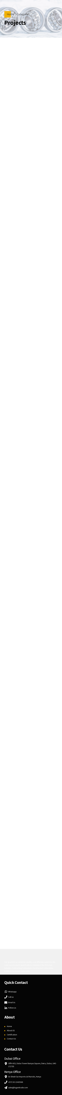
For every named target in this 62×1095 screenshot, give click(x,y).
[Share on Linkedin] (30, 157)
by (11, 52)
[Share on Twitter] (25, 157)
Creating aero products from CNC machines (27, 132)
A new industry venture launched (22, 538)
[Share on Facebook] (19, 157)
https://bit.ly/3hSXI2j (31, 99)
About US (11, 1030)
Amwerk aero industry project (31, 86)
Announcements (18, 253)
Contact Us (11, 1038)
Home (10, 14)
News (34, 802)
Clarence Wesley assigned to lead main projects (29, 814)
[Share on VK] (36, 157)
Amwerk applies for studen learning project (27, 269)
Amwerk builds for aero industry (21, 907)
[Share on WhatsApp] (42, 157)
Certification (12, 1034)
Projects (32, 125)
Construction (16, 125)
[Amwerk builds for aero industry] (31, 879)
